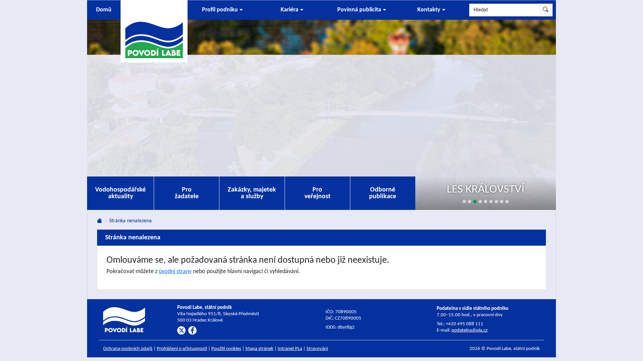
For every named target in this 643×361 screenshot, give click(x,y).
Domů (104, 10)
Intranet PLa (290, 348)
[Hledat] (546, 10)
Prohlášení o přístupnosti (182, 348)
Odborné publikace (382, 193)
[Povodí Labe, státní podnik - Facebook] (192, 330)
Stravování (317, 348)
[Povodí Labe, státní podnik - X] (181, 330)
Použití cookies (226, 348)
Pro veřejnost (317, 193)
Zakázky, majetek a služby (252, 193)
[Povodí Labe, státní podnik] (154, 31)
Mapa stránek (259, 348)
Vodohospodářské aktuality (120, 193)
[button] (222, 10)
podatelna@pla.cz (469, 330)
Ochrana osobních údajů (127, 348)
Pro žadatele (187, 193)
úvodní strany (175, 271)
